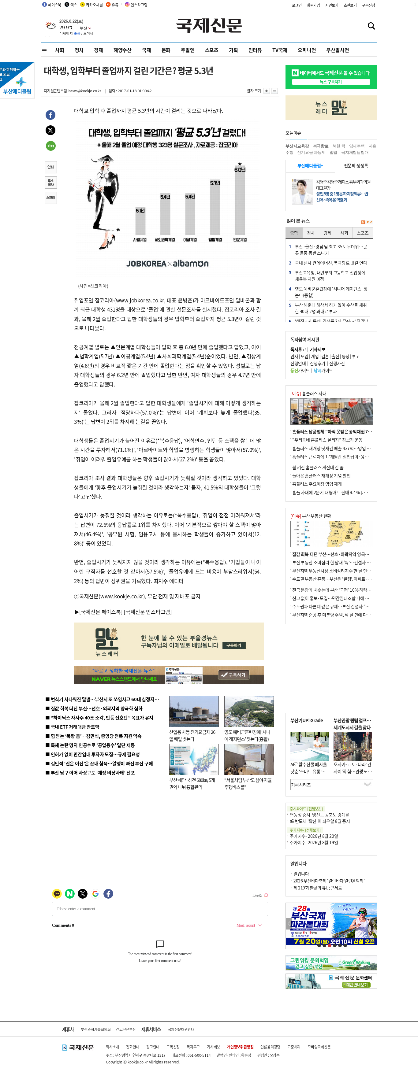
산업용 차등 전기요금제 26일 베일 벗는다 (192, 735)
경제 (98, 50)
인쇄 (50, 168)
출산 (335, 356)
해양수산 (123, 50)
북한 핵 (339, 146)
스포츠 (211, 50)
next (374, 924)
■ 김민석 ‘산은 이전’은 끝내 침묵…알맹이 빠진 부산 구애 (99, 763)
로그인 (297, 5)
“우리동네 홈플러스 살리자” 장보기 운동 (327, 440)
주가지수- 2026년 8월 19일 (314, 842)
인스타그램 (139, 4)
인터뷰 (255, 50)
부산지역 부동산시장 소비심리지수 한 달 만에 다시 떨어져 (342, 570)
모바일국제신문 (319, 1046)
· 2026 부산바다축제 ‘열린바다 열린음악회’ (327, 881)
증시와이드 (306, 808)
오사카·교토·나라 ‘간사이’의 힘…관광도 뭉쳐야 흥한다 (353, 771)
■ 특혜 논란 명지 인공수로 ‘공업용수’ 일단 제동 (90, 745)
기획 (233, 50)
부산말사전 (337, 50)
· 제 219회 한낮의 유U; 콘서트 (316, 888)
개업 (315, 356)
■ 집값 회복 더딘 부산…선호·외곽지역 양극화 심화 (93, 708)
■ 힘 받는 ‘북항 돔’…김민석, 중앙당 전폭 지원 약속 (93, 736)
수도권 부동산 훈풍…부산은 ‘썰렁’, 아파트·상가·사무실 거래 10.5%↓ (354, 579)
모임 (304, 356)
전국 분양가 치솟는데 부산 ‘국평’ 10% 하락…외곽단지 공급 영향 (348, 590)
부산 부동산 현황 (310, 516)
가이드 (300, 370)
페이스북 (54, 4)
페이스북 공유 (50, 116)
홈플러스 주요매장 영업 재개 (317, 484)
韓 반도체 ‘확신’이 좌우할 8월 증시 (320, 821)
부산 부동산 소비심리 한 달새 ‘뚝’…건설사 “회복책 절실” (341, 562)
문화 (166, 50)
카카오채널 (94, 4)
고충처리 (293, 1046)
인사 (294, 356)
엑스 (73, 4)
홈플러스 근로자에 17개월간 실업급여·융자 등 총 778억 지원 (345, 456)
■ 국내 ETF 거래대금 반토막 (72, 726)
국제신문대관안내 (181, 1029)
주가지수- (305, 830)
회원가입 (313, 5)
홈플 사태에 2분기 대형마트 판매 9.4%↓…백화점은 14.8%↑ (346, 492)
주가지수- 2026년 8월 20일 (314, 836)
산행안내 (298, 363)
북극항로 (321, 146)
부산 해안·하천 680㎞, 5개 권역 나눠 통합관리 (192, 783)
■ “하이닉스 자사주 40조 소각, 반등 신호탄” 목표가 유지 (99, 717)
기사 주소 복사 (50, 183)
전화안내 (132, 1046)
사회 (59, 50)
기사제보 (213, 1046)
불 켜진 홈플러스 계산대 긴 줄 (318, 467)
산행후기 (317, 363)
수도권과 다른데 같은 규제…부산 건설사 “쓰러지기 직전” (342, 606)
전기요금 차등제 (311, 152)
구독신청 (368, 5)
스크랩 (50, 198)
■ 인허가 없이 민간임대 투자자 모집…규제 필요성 (92, 754)
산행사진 (337, 363)
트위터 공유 (50, 131)
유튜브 (116, 4)
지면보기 (331, 5)
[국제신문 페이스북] (101, 611)
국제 (146, 50)
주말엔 (187, 50)
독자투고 (193, 1046)
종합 (294, 233)
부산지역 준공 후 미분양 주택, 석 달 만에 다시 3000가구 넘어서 (346, 615)
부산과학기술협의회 (95, 1029)
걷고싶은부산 (126, 1029)
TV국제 (279, 50)
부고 (356, 356)
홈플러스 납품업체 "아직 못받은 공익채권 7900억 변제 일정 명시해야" (353, 431)
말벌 (334, 152)
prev (289, 924)
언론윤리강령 (270, 1046)
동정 (345, 356)
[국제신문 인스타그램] (148, 611)
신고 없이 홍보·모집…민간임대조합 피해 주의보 (334, 598)
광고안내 (152, 1046)
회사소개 (112, 1046)
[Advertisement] (331, 668)
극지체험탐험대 (355, 152)
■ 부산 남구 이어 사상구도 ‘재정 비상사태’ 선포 (90, 772)
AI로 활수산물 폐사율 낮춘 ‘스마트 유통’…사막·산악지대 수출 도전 (308, 774)
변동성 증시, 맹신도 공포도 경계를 (319, 814)
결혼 (325, 356)
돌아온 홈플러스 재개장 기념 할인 (321, 475)
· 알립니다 (299, 873)
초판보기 (350, 5)
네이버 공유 (50, 146)
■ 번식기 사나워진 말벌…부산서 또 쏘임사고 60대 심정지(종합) (105, 699)
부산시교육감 (297, 146)
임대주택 (357, 146)
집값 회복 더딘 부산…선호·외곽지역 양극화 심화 (335, 554)
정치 (79, 50)
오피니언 (307, 50)
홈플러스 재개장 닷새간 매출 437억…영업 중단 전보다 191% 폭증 (350, 448)
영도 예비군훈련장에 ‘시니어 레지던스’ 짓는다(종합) (247, 735)
